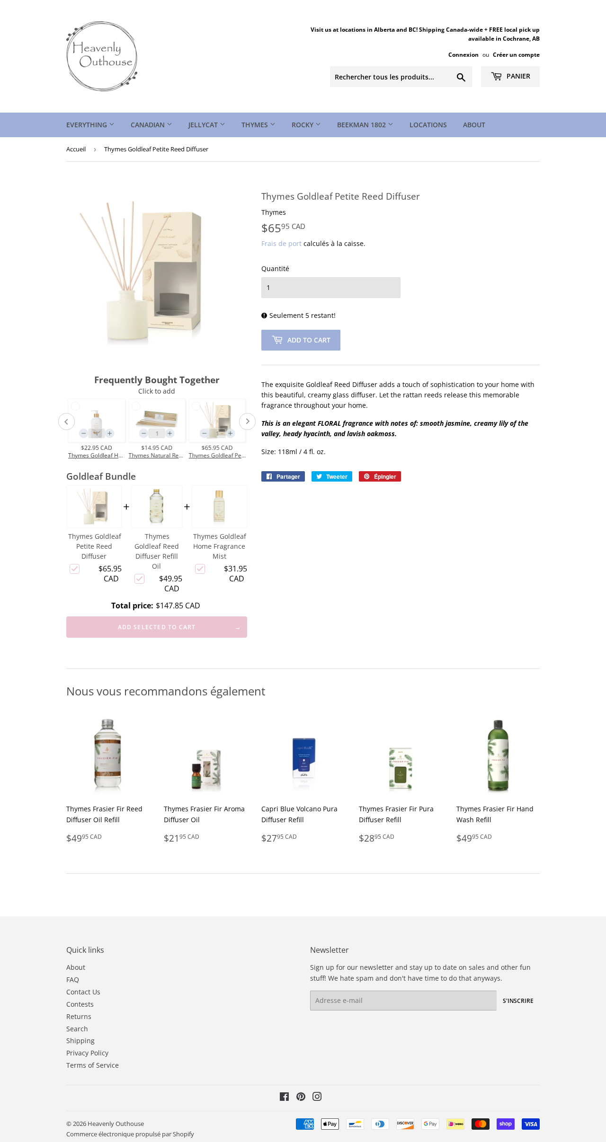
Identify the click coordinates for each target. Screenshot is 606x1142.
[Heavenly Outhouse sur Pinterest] (301, 1097)
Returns (78, 1016)
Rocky (303, 124)
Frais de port (281, 243)
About (474, 124)
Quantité (275, 268)
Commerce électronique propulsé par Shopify (130, 1134)
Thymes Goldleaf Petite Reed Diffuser (94, 546)
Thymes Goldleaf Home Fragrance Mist (219, 546)
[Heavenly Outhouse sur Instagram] (317, 1097)
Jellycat (204, 124)
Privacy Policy (87, 1052)
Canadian (149, 124)
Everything (87, 124)
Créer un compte (516, 54)
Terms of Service (92, 1065)
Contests (80, 1004)
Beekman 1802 (362, 124)
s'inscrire (518, 1001)
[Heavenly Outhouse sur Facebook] (284, 1097)
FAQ (72, 979)
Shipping (80, 1040)
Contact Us (83, 991)
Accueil (76, 149)
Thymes (255, 124)
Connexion (463, 54)
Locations (428, 124)
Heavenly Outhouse (116, 1123)
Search (77, 1028)
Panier (517, 75)
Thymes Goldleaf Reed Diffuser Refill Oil (156, 551)
